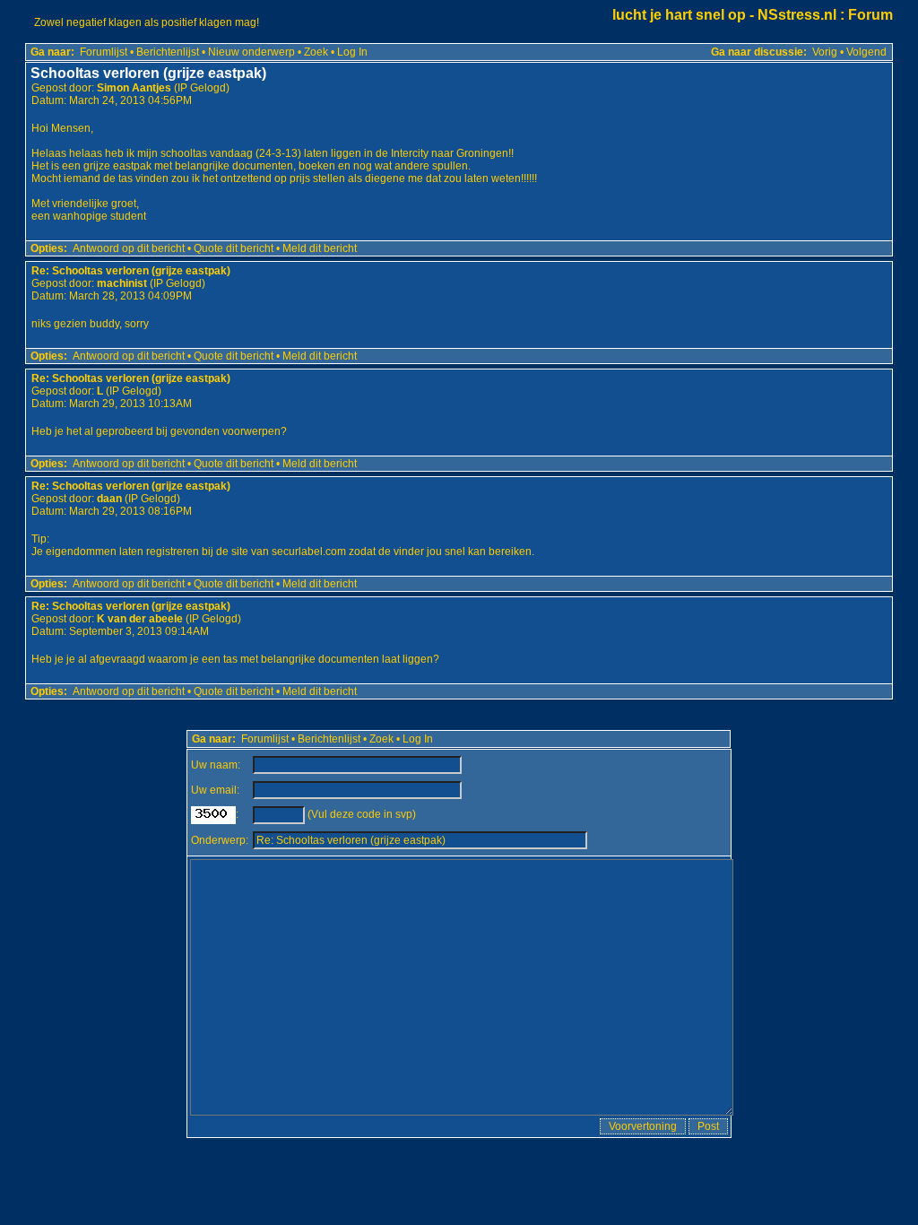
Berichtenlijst (167, 52)
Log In (352, 52)
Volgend (866, 52)
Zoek (316, 52)
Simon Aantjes (134, 88)
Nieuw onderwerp (251, 52)
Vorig (824, 52)
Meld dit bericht (319, 248)
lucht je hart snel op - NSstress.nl (724, 14)
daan (109, 498)
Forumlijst (103, 52)
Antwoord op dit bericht (129, 248)
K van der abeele (140, 618)
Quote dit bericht (233, 248)
